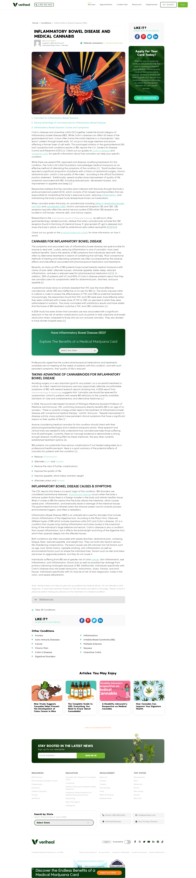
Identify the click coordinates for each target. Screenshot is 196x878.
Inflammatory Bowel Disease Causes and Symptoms (61, 128)
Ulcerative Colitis (92, 652)
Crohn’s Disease (43, 652)
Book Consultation (146, 98)
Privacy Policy (104, 852)
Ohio (136, 781)
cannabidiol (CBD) (56, 207)
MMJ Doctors (37, 777)
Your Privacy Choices (148, 822)
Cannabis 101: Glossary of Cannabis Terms (81, 779)
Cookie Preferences (156, 852)
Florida (137, 795)
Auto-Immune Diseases (47, 640)
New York (137, 798)
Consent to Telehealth (121, 852)
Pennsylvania (139, 777)
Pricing (34, 795)
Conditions (46, 23)
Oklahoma (138, 784)
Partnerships (105, 788)
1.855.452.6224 (45, 5)
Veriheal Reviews (113, 822)
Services (91, 4)
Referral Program (107, 795)
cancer (95, 560)
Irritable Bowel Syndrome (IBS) (99, 640)
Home (35, 23)
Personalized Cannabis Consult (45, 781)
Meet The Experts (73, 802)
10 (115, 227)
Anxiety (39, 636)
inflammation (109, 195)
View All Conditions (45, 610)
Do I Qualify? (168, 4)
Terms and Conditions (88, 852)
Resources (136, 4)
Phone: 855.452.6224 (115, 815)
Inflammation (91, 636)
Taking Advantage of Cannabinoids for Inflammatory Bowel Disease (70, 123)
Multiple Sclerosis (93, 644)
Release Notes (106, 798)
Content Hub (122, 4)
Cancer (39, 644)
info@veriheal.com (147, 815)
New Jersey (138, 791)
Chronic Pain (41, 648)
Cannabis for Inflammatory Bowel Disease (56, 118)
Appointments (106, 4)
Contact (103, 781)
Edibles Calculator (39, 791)
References (46, 599)
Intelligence (70, 805)
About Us (103, 777)
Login (182, 4)
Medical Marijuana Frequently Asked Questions (81, 788)
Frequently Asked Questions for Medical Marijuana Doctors (79, 794)
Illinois (136, 788)
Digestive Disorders (45, 657)
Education (36, 788)
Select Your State (108, 873)
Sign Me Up (91, 755)
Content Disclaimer (139, 852)
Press (102, 791)
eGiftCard (36, 798)
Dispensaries (151, 4)
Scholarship (71, 798)
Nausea (88, 648)
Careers (103, 784)
